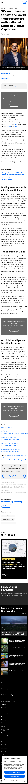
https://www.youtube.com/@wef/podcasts (14, 433)
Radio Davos (5, 437)
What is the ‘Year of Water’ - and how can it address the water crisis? (17, 649)
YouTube (16, 126)
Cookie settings (14, 780)
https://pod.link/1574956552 (10, 451)
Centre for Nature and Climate (11, 87)
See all (24, 613)
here (16, 124)
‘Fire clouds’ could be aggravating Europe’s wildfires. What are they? (13, 633)
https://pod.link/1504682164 (10, 439)
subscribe (13, 437)
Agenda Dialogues (6, 449)
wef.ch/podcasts (6, 427)
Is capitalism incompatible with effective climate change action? (13, 173)
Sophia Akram (5, 78)
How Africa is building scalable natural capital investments (16, 671)
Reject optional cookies (14, 772)
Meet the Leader (6, 443)
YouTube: (4, 431)
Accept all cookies (15, 776)
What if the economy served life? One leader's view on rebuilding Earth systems (17, 641)
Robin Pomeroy (5, 73)
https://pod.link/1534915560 (10, 445)
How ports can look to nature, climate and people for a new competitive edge (16, 657)
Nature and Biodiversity (10, 8)
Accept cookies (14, 105)
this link (9, 126)
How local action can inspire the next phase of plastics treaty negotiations (17, 664)
